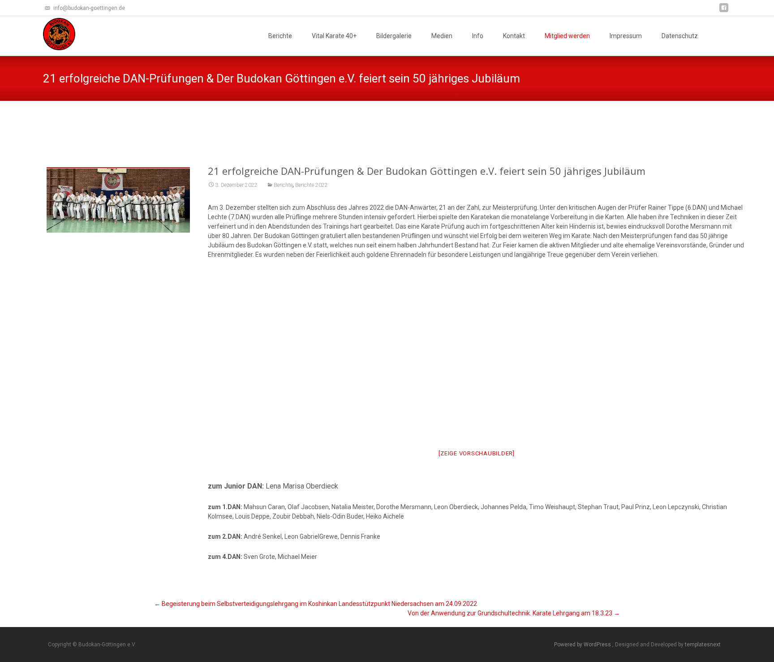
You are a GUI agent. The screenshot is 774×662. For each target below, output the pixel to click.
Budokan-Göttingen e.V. (331, 123)
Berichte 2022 (311, 185)
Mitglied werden (567, 35)
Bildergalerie (394, 35)
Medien (441, 35)
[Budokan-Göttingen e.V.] (52, 34)
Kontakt (514, 35)
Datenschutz (680, 35)
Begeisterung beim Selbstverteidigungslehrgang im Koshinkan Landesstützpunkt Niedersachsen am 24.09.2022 (315, 603)
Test (376, 123)
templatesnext (703, 644)
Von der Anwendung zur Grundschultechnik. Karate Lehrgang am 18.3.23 (514, 613)
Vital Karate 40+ (334, 35)
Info (477, 35)
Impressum (626, 35)
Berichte (280, 35)
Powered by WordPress (583, 644)
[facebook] (723, 11)
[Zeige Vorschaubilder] (477, 453)
